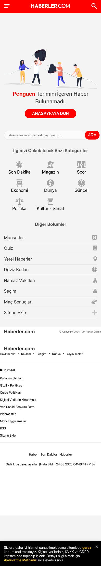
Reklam (26, 354)
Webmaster (8, 414)
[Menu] (7, 6)
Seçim (10, 291)
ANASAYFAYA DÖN (50, 113)
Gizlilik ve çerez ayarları (22, 464)
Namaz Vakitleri (19, 280)
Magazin (50, 172)
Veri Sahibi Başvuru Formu (18, 407)
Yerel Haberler (18, 259)
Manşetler (14, 237)
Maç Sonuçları (18, 301)
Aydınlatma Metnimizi (20, 560)
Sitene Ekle (15, 312)
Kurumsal (7, 370)
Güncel (81, 190)
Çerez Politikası (10, 392)
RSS (3, 428)
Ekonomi (19, 190)
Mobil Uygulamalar (13, 421)
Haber (33, 454)
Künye (56, 354)
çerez (86, 547)
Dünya (50, 190)
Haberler (66, 454)
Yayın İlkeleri (75, 354)
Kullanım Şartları (11, 378)
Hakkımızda (7, 354)
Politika (19, 208)
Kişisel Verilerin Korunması (18, 400)
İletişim (41, 354)
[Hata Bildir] (47, 464)
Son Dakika (19, 172)
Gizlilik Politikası (11, 385)
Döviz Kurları (16, 269)
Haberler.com (19, 332)
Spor (81, 172)
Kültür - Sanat (50, 208)
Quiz (8, 248)
